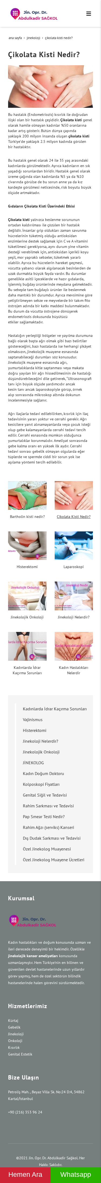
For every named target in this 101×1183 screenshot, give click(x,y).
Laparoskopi (74, 566)
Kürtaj (13, 1020)
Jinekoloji (16, 1034)
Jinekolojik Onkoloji (27, 617)
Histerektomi (27, 566)
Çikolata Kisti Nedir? (73, 516)
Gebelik (14, 1027)
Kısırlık (14, 1047)
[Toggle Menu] (88, 13)
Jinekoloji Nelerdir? (73, 617)
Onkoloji (15, 1040)
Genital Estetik (20, 1054)
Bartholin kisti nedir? (27, 516)
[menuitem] (54, 708)
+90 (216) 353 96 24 (25, 1112)
